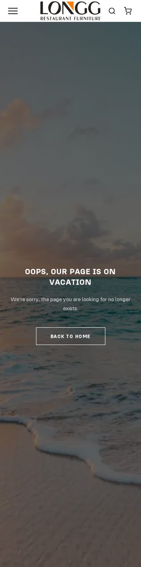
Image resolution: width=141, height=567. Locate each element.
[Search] (112, 11)
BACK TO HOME (71, 336)
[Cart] (128, 11)
